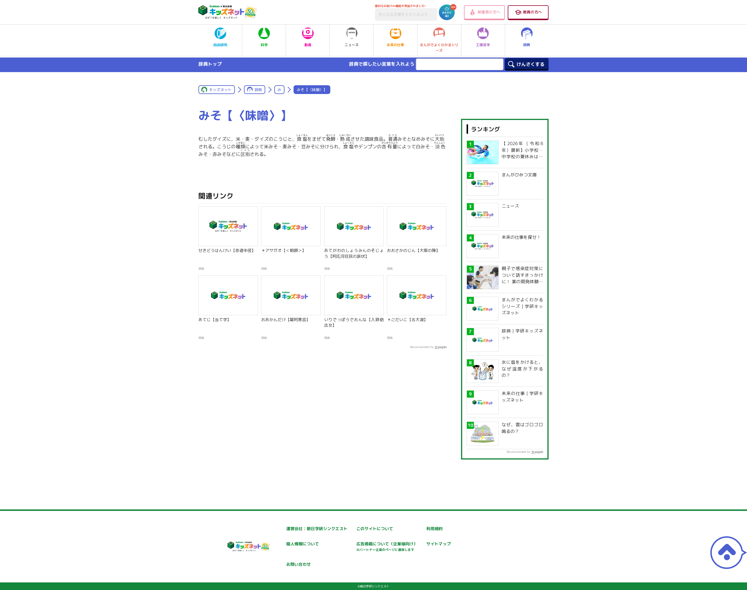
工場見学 (483, 44)
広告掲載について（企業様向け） (387, 546)
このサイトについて (374, 528)
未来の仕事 (395, 44)
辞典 (526, 44)
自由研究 (220, 44)
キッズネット (220, 89)
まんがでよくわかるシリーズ (439, 47)
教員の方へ (532, 12)
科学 (264, 44)
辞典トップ (210, 64)
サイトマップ (438, 544)
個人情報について (302, 544)
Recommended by (422, 347)
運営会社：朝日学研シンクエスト (317, 528)
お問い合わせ (298, 564)
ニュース (352, 44)
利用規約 (434, 528)
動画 (307, 44)
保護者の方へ (488, 12)
